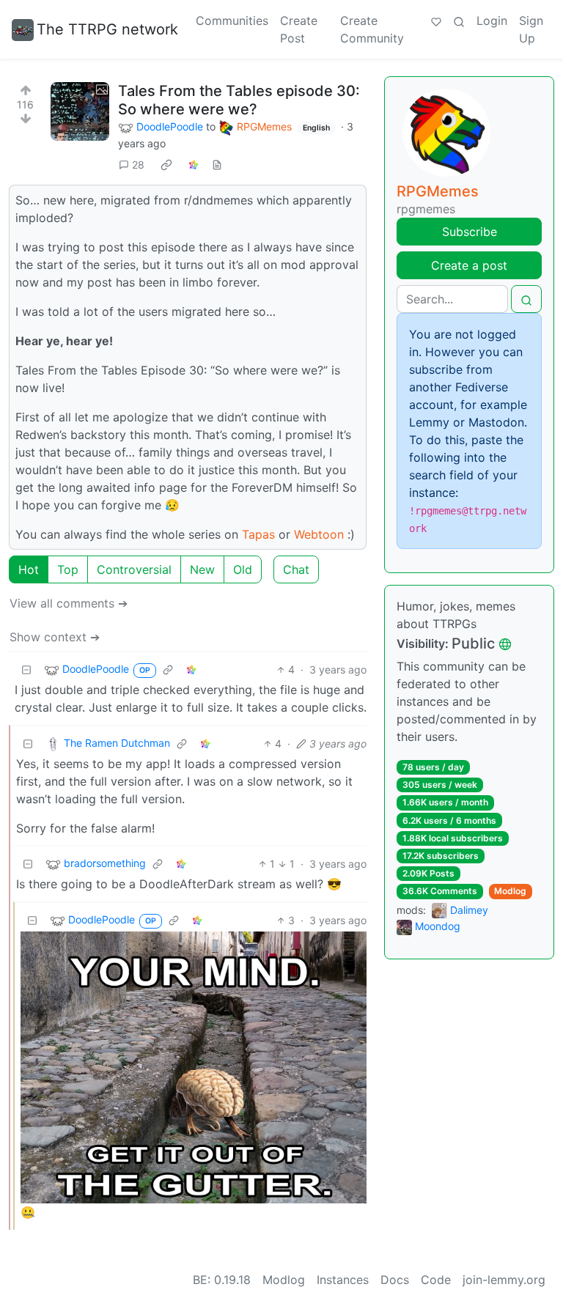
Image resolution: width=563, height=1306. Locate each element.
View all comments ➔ (69, 603)
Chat (296, 569)
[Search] (459, 20)
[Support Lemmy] (436, 20)
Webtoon (319, 534)
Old (242, 569)
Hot (28, 569)
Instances (343, 1279)
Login (491, 20)
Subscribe (469, 231)
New (202, 569)
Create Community (372, 29)
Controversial (134, 569)
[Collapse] (26, 669)
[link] (166, 165)
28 (138, 164)
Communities (232, 20)
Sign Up (531, 29)
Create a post (469, 265)
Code (436, 1279)
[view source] (217, 164)
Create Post (298, 29)
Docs (394, 1279)
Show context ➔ (55, 637)
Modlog (510, 890)
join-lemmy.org (504, 1279)
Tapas (258, 534)
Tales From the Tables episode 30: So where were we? (239, 100)
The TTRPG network (107, 29)
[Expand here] (80, 111)
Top (67, 569)
